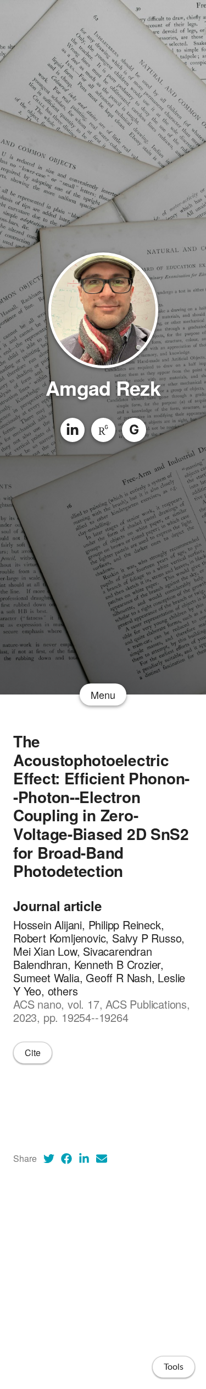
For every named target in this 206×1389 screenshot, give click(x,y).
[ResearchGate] (103, 430)
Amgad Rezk (103, 387)
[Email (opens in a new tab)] (101, 1158)
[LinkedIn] (72, 430)
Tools (173, 1367)
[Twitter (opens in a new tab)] (48, 1158)
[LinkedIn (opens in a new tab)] (84, 1158)
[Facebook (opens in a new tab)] (66, 1158)
